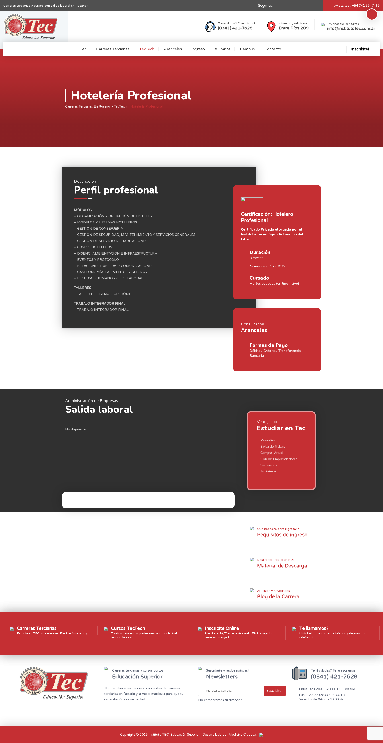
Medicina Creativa (242, 735)
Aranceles (173, 49)
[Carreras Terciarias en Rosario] (30, 26)
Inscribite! (360, 49)
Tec (83, 49)
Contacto (272, 49)
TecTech (146, 49)
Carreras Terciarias (112, 49)
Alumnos (222, 49)
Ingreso (198, 49)
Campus (247, 49)
